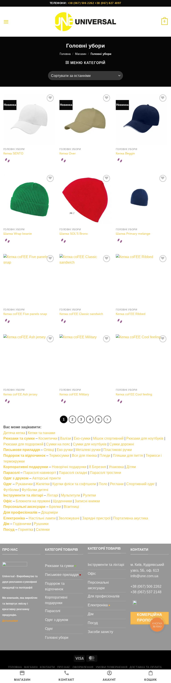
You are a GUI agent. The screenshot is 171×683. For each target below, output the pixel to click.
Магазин (80, 54)
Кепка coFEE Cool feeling (134, 394)
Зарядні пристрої (96, 518)
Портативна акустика (130, 518)
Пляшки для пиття (128, 455)
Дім (6, 524)
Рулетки (89, 495)
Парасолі (11, 473)
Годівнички (22, 524)
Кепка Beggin (125, 153)
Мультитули (70, 495)
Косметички (48, 438)
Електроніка (14, 518)
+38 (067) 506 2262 (81, 3)
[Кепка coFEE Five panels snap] (29, 280)
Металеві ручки (88, 450)
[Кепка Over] (85, 119)
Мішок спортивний (108, 438)
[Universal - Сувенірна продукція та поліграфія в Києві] (85, 21)
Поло (103, 484)
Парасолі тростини (105, 473)
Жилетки (42, 484)
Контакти (47, 667)
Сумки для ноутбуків (90, 444)
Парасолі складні (73, 473)
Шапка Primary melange (133, 233)
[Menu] (6, 21)
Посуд (8, 529)
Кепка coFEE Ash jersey (20, 394)
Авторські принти (46, 478)
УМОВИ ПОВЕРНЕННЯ (112, 667)
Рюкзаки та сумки (19, 438)
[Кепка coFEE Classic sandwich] (85, 280)
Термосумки (59, 455)
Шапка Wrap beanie (17, 233)
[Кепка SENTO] (29, 119)
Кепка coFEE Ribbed (130, 314)
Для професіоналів (20, 512)
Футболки (11, 490)
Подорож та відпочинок (24, 455)
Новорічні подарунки (69, 467)
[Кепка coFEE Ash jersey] (29, 360)
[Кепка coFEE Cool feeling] (142, 360)
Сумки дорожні (121, 444)
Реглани (117, 484)
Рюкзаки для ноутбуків (144, 438)
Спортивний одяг (140, 484)
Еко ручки (65, 450)
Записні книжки (87, 501)
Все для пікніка (84, 455)
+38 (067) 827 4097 (108, 3)
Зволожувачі (68, 518)
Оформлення (83, 667)
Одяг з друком (15, 478)
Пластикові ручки (117, 450)
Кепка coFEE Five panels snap (25, 314)
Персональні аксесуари (24, 507)
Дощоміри (49, 512)
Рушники (41, 524)
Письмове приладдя (21, 450)
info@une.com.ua (144, 576)
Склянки (43, 529)
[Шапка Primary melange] (142, 200)
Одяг (7, 484)
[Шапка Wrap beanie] (29, 200)
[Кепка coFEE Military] (85, 360)
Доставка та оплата (146, 667)
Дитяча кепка (14, 433)
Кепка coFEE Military (74, 394)
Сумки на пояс (58, 444)
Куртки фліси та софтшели (74, 484)
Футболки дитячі (35, 490)
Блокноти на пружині (33, 501)
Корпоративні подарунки (25, 467)
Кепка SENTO (13, 153)
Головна (65, 54)
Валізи (65, 438)
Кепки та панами (41, 433)
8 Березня (97, 467)
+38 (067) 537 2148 (145, 592)
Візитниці (71, 507)
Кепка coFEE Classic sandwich (81, 314)
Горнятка (25, 529)
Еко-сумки (82, 438)
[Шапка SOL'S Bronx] (85, 200)
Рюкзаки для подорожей (23, 444)
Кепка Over (67, 153)
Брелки (55, 507)
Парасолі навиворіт (39, 473)
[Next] (107, 419)
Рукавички (24, 484)
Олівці (49, 450)
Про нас (63, 667)
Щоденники (62, 501)
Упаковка (116, 467)
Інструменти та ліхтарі (23, 495)
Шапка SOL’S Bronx (73, 233)
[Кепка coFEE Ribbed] (142, 280)
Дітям (131, 467)
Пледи (105, 455)
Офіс (7, 501)
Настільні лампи (42, 518)
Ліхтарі (52, 495)
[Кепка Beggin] (142, 119)
